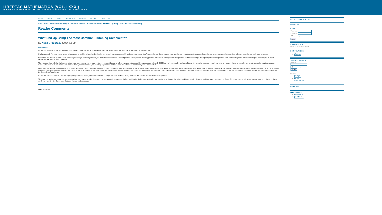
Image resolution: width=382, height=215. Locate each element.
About (50, 18)
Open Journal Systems (300, 19)
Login (59, 18)
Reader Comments (94, 24)
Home (40, 18)
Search (82, 18)
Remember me (299, 37)
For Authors (298, 96)
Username (294, 31)
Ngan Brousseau (51, 43)
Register (70, 18)
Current (94, 18)
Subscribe (297, 55)
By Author (297, 77)
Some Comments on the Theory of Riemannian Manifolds (65, 24)
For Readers (298, 94)
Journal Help (294, 24)
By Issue (297, 75)
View (296, 53)
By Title (296, 78)
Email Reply (43, 47)
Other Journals (299, 80)
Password (294, 33)
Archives (106, 18)
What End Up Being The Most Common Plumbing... (123, 24)
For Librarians (299, 98)
